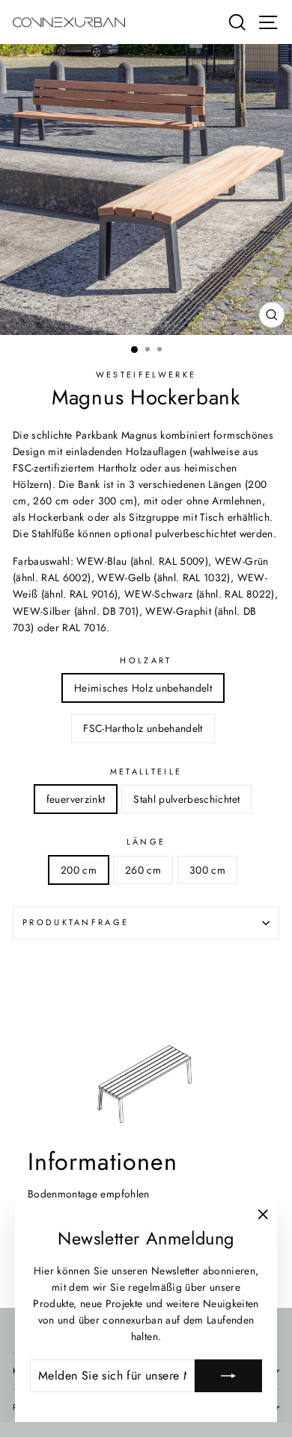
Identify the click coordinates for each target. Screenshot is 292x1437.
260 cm (143, 869)
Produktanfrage (75, 922)
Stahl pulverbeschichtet (186, 799)
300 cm (207, 869)
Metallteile (146, 771)
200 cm (79, 869)
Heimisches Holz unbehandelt (143, 687)
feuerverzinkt (76, 799)
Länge (146, 842)
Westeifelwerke (146, 375)
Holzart (145, 660)
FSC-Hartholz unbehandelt (142, 728)
